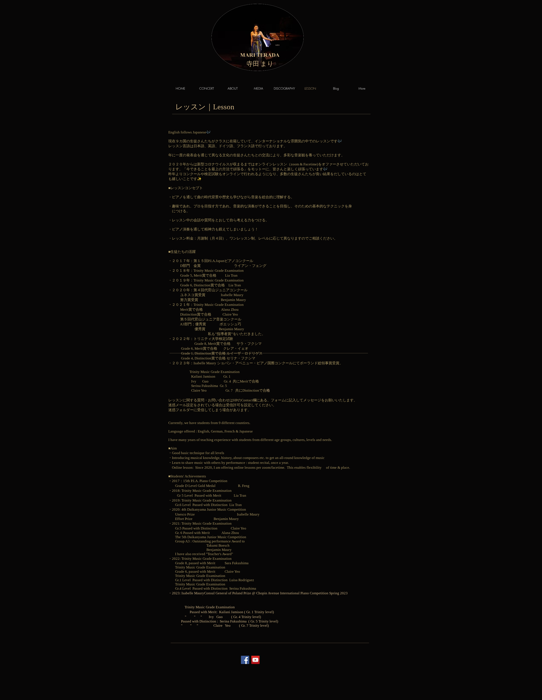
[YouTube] (255, 660)
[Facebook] (245, 660)
